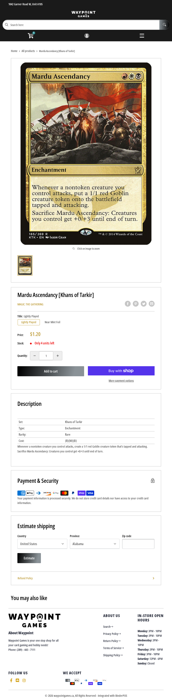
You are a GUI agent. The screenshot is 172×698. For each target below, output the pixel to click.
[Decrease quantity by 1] (34, 355)
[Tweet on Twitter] (144, 304)
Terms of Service (112, 648)
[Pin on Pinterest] (136, 304)
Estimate (29, 558)
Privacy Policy (110, 634)
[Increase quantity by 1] (57, 355)
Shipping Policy (111, 655)
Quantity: (22, 356)
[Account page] (86, 36)
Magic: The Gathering (30, 304)
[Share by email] (152, 304)
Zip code (126, 536)
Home (14, 51)
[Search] (164, 25)
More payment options (121, 381)
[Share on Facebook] (128, 304)
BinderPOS (121, 696)
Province (74, 536)
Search (107, 627)
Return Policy (110, 641)
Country (21, 536)
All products (28, 51)
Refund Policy (25, 578)
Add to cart (51, 371)
